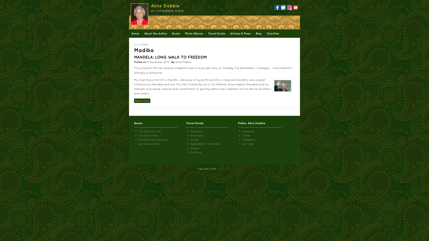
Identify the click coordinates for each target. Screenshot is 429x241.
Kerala (194, 139)
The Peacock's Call (149, 131)
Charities (273, 33)
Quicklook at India (149, 143)
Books (176, 33)
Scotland (195, 152)
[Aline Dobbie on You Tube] (295, 7)
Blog (259, 33)
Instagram (248, 139)
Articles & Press (240, 33)
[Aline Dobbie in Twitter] (283, 7)
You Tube (247, 143)
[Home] (139, 14)
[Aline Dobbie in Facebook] (277, 7)
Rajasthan (196, 131)
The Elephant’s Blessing (152, 139)
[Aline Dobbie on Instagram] (289, 7)
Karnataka (196, 135)
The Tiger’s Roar (148, 135)
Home (135, 33)
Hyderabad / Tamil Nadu (205, 143)
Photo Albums (194, 33)
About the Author (155, 33)
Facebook (248, 131)
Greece (194, 148)
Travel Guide (216, 33)
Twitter (246, 135)
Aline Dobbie (224, 169)
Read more (142, 100)
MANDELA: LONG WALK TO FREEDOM (170, 57)
